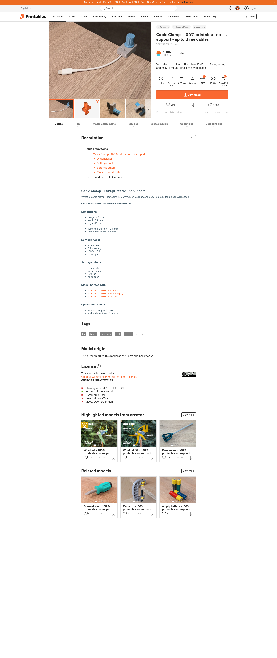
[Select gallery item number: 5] (182, 445)
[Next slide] (148, 108)
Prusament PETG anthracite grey (105, 293)
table (93, 334)
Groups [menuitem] (158, 16)
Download (194, 94)
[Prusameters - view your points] (237, 8)
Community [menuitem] (99, 16)
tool (118, 334)
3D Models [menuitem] (57, 16)
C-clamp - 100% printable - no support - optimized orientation (137, 508)
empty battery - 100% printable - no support (176, 508)
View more (188, 414)
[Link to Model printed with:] (108, 284)
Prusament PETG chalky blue (103, 290)
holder (128, 334)
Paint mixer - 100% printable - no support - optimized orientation (177, 452)
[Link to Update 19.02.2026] (107, 304)
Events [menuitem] (144, 16)
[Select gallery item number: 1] (95, 445)
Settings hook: (105, 163)
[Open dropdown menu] (226, 34)
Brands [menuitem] (131, 16)
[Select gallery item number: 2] (98, 445)
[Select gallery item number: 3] (100, 445)
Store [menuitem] (72, 16)
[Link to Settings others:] (104, 262)
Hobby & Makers (182, 27)
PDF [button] (192, 137)
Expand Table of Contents (106, 177)
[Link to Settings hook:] (102, 239)
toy (83, 334)
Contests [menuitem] (117, 16)
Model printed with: (108, 172)
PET (203, 83)
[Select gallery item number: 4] (103, 445)
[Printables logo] (33, 16)
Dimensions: (104, 158)
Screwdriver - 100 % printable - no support (98, 508)
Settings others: (106, 167)
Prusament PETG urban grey (103, 296)
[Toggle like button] (86, 458)
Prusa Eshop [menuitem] (191, 16)
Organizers (200, 27)
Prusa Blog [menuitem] (210, 16)
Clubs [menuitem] (84, 16)
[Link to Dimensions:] (99, 211)
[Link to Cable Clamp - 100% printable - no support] (147, 191)
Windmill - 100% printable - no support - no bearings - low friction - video (98, 452)
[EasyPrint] (230, 8)
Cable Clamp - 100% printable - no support (119, 154)
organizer (106, 334)
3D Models (164, 27)
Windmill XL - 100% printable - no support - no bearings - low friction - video (137, 452)
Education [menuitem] (173, 16)
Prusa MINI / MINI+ (223, 84)
